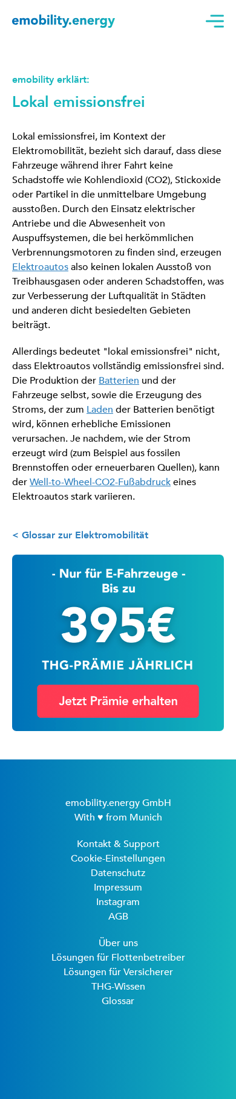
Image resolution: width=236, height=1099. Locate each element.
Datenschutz (118, 873)
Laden (100, 409)
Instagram (118, 902)
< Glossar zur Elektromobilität (80, 535)
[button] (212, 21)
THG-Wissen (118, 986)
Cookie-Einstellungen (118, 858)
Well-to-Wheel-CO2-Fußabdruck (100, 482)
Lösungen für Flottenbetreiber (118, 957)
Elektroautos (40, 267)
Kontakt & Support (118, 844)
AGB (118, 916)
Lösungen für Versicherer (118, 972)
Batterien (119, 380)
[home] (63, 21)
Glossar (118, 1001)
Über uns (118, 943)
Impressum (118, 887)
